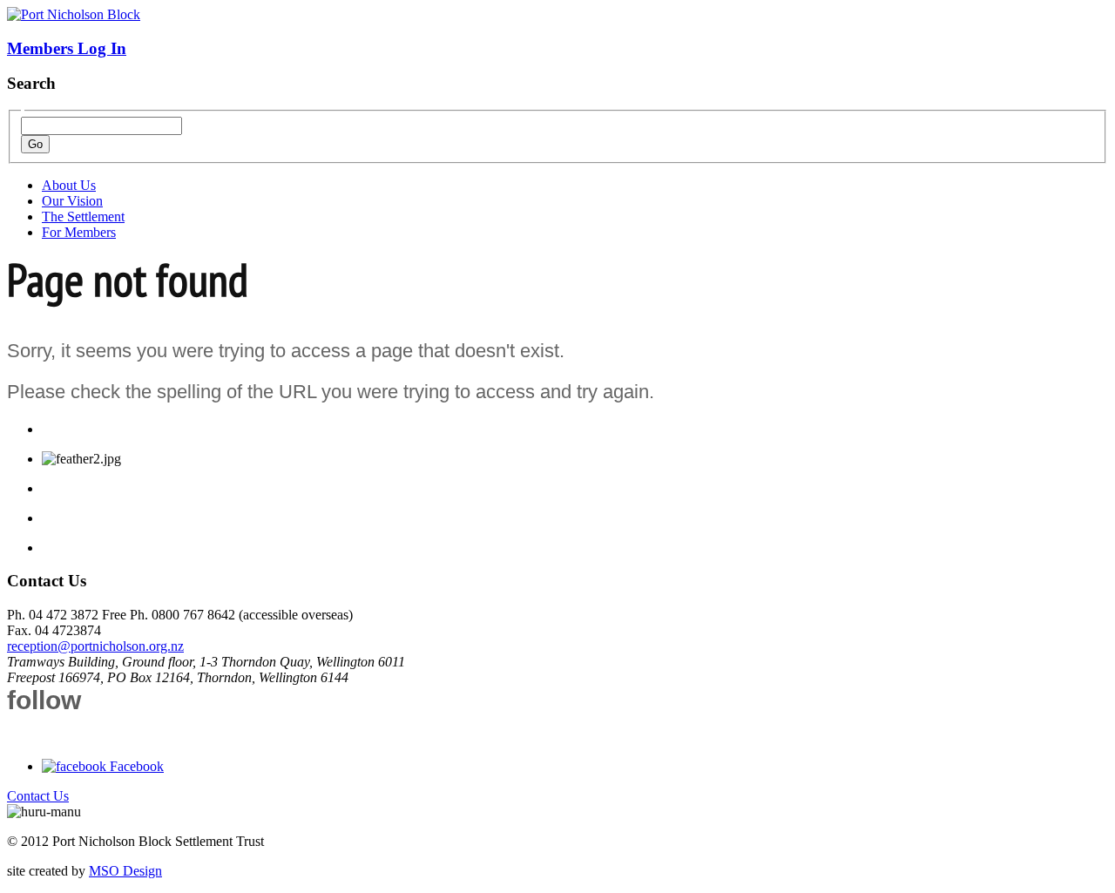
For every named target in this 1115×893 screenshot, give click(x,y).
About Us (69, 185)
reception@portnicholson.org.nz (95, 646)
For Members (79, 232)
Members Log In (66, 48)
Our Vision (72, 200)
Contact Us (38, 795)
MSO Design (125, 870)
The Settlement (83, 216)
